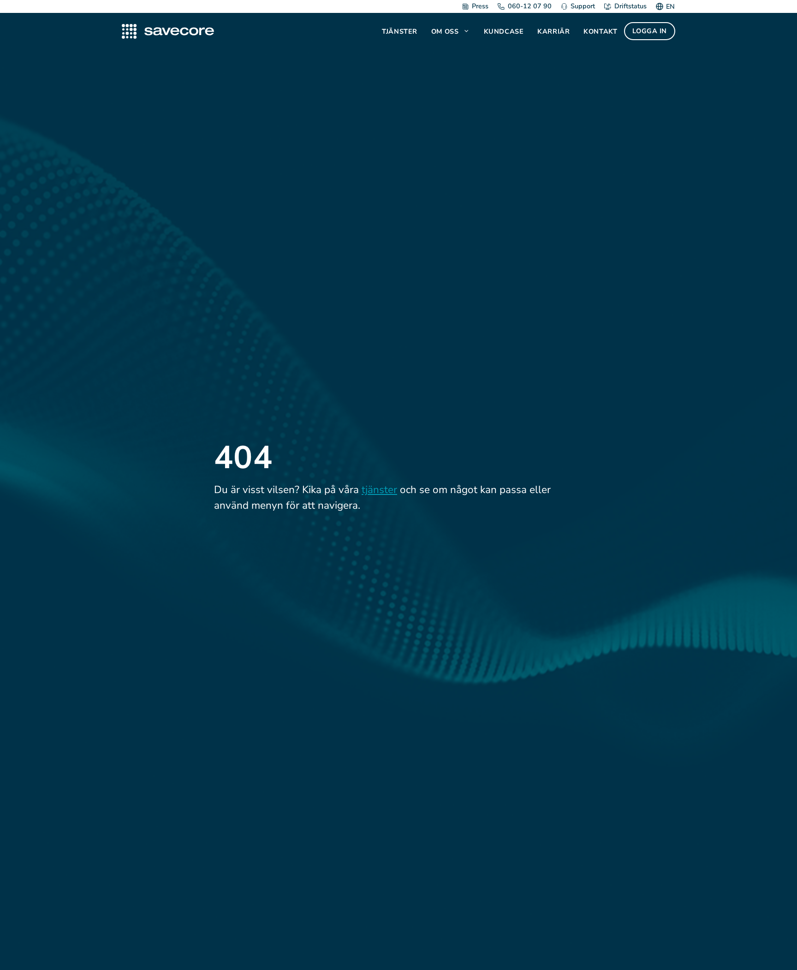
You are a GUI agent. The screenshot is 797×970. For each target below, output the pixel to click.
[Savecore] (168, 31)
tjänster (379, 489)
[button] (467, 31)
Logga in (649, 31)
